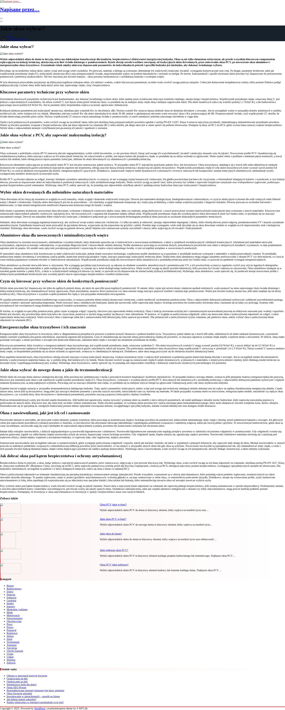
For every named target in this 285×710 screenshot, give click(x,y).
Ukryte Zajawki (15, 651)
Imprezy (11, 606)
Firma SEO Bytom (16, 687)
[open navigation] (1, 18)
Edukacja (11, 597)
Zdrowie (11, 662)
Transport (11, 645)
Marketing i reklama (17, 609)
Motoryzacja (13, 615)
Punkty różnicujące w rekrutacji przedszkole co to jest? (35, 702)
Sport (9, 639)
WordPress (39, 708)
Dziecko (11, 594)
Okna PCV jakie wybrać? (113, 504)
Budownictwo (14, 588)
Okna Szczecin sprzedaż (19, 693)
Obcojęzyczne (14, 621)
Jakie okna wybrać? (17, 39)
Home (10, 36)
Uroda (10, 654)
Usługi (10, 656)
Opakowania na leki (17, 678)
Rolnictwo (12, 633)
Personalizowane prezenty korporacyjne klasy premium (35, 690)
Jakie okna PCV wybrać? (113, 519)
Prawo (10, 627)
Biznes (10, 585)
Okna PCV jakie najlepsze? (114, 564)
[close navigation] (1, 21)
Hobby (10, 603)
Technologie (13, 642)
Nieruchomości (14, 618)
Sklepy (10, 636)
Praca (9, 624)
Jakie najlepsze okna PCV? (114, 550)
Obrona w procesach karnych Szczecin (27, 675)
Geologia (11, 600)
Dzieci (10, 591)
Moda (10, 612)
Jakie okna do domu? (111, 533)
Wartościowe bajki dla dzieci (21, 684)
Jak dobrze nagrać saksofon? (21, 699)
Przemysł (11, 630)
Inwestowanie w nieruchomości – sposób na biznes (33, 696)
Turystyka (12, 648)
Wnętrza (11, 659)
